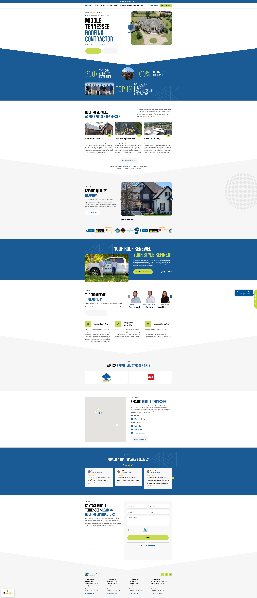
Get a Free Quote (165, 5)
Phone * (130, 512)
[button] (148, 43)
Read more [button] (149, 485)
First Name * (131, 506)
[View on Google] (89, 471)
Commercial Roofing (112, 5)
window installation (128, 166)
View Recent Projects (110, 51)
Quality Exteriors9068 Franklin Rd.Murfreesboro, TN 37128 (91, 581)
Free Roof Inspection (93, 51)
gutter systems (137, 166)
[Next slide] (171, 199)
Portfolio (129, 5)
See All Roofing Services (128, 161)
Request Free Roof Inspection (143, 272)
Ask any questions (132, 517)
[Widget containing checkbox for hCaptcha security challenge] (137, 529)
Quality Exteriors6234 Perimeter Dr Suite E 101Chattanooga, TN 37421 (159, 581)
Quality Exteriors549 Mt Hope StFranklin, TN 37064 (134, 581)
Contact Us (143, 5)
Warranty (124, 1)
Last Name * (153, 506)
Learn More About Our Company (96, 313)
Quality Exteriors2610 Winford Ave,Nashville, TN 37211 (112, 581)
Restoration (123, 5)
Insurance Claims (133, 1)
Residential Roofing (100, 5)
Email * (151, 512)
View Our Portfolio (92, 212)
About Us (135, 5)
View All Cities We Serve (140, 439)
